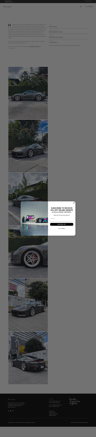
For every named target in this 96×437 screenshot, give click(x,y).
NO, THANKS (61, 228)
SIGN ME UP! (61, 224)
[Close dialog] (74, 203)
